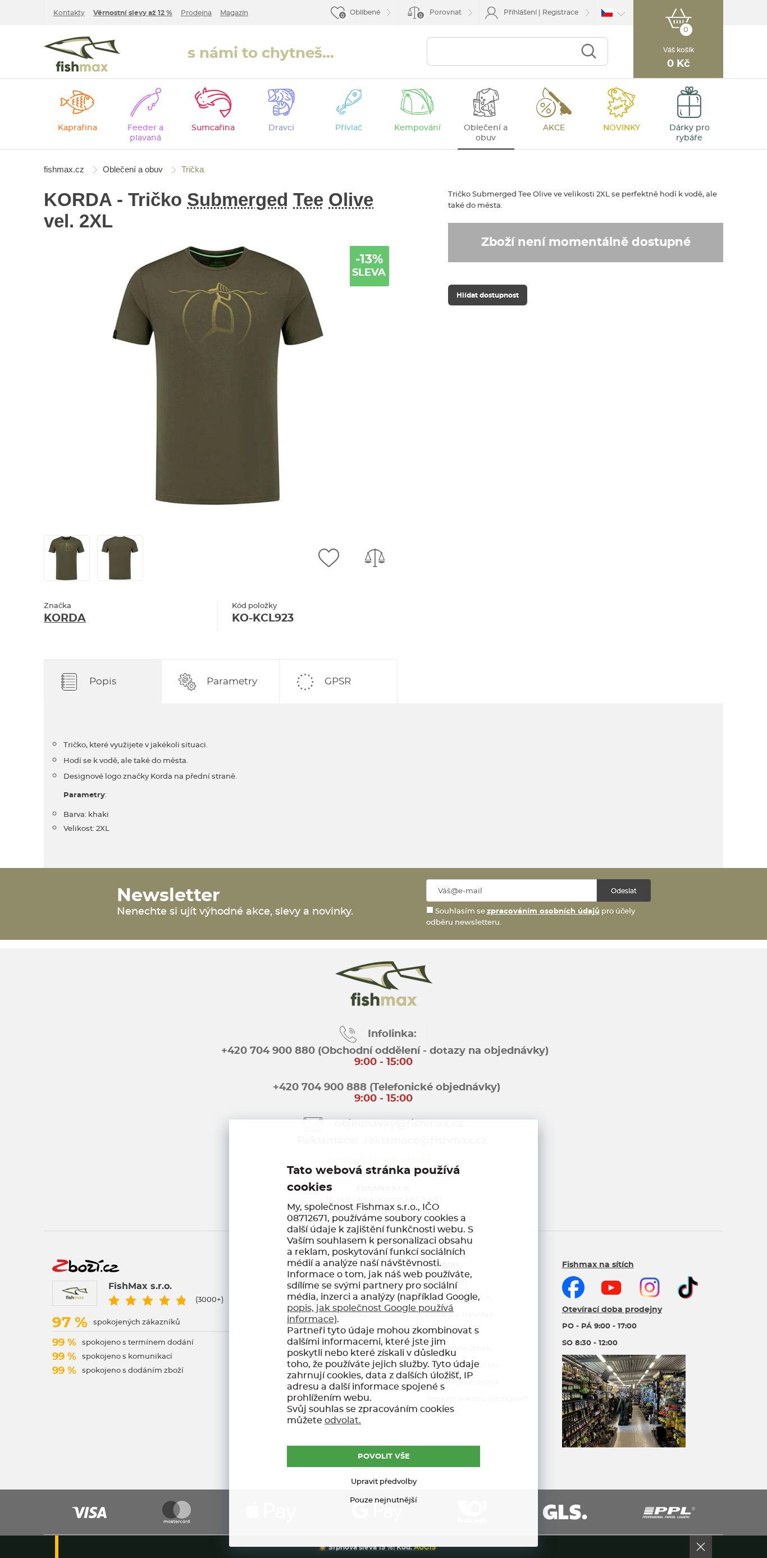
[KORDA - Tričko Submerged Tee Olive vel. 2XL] (218, 375)
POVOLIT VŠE (384, 1456)
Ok (701, 1547)
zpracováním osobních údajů (543, 911)
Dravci (281, 128)
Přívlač (348, 128)
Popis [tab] (102, 681)
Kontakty (69, 13)
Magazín (234, 13)
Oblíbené (365, 12)
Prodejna (196, 13)
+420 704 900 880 (268, 1051)
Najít (589, 51)
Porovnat (440, 14)
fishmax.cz (82, 54)
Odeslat (624, 891)
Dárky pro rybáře (689, 133)
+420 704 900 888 (318, 1087)
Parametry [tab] (232, 681)
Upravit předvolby (384, 1482)
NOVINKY (621, 128)
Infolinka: (392, 1034)
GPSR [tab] (338, 681)
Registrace (560, 12)
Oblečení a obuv (486, 133)
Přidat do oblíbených (328, 558)
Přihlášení (520, 12)
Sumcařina (213, 128)
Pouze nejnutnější (383, 1500)
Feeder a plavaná (145, 133)
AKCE (554, 128)
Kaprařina (77, 128)
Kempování (417, 128)
